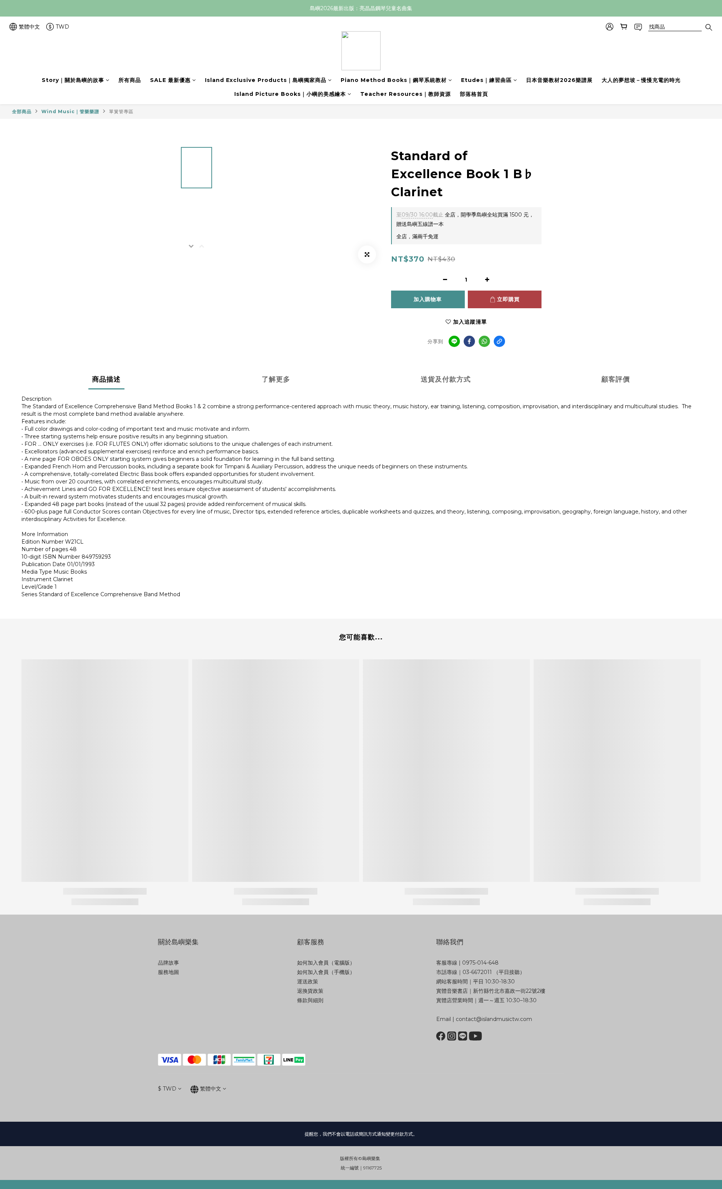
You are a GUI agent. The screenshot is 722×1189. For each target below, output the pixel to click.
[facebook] (469, 341)
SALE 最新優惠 (170, 80)
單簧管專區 (121, 111)
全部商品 (22, 111)
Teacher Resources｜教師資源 (405, 94)
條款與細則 (310, 1000)
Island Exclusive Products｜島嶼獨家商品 (265, 80)
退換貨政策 (310, 991)
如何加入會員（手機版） (326, 972)
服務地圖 (168, 972)
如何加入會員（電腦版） (326, 962)
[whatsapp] (484, 341)
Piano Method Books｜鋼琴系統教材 (394, 80)
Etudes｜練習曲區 (486, 80)
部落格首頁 (474, 94)
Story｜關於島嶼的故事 (73, 80)
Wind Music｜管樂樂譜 (70, 111)
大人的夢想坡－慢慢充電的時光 (641, 80)
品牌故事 (168, 962)
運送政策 (307, 981)
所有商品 (129, 80)
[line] (454, 341)
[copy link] (499, 341)
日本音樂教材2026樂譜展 (559, 80)
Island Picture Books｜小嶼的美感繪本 (290, 94)
